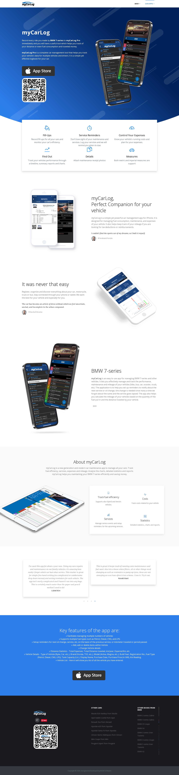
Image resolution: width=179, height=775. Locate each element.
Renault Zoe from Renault (101, 722)
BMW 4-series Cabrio (145, 720)
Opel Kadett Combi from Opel (103, 718)
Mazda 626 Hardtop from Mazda (104, 713)
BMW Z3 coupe (143, 724)
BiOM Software (105, 771)
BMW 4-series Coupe (145, 740)
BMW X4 (140, 728)
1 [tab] (84, 601)
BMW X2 (140, 751)
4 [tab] (95, 601)
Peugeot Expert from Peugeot (103, 743)
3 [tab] (91, 601)
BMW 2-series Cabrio (145, 715)
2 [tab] (87, 601)
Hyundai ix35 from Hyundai (101, 726)
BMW (137, 4)
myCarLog (102, 198)
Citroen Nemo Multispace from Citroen (106, 735)
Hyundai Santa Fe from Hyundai (103, 730)
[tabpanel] (56, 573)
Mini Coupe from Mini (99, 739)
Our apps (149, 4)
